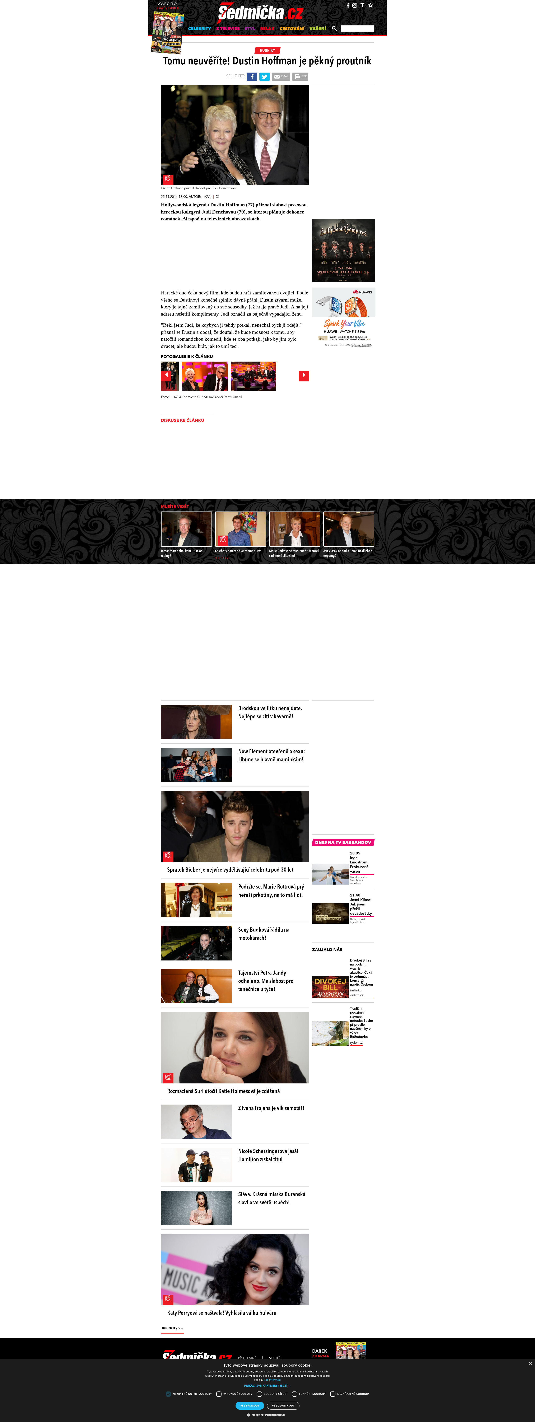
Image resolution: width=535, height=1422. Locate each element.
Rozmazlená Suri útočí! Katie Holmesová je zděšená (223, 1092)
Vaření (318, 29)
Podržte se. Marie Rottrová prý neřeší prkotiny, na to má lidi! (271, 891)
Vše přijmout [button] (249, 1405)
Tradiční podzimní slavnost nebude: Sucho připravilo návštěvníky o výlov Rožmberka (361, 1022)
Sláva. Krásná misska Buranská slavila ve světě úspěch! (271, 1199)
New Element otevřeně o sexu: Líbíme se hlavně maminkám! (271, 756)
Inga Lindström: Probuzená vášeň (359, 862)
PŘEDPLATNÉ (247, 1358)
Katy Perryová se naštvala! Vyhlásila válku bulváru (221, 1313)
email (285, 76)
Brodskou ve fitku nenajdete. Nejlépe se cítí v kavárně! (270, 713)
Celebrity (199, 29)
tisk (304, 76)
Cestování (292, 29)
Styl (250, 29)
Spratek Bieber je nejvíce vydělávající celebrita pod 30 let (230, 870)
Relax (267, 29)
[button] (267, 1386)
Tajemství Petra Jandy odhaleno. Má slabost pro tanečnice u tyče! (265, 981)
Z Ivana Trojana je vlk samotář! (271, 1108)
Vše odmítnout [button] (283, 1405)
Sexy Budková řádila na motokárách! (263, 934)
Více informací (272, 1379)
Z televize (228, 29)
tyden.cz (356, 1043)
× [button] (530, 1363)
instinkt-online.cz (356, 993)
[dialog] (267, 1390)
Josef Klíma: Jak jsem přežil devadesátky (361, 904)
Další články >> (172, 1328)
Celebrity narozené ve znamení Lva (238, 551)
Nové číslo (168, 6)
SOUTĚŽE (275, 1358)
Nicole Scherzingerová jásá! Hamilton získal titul (268, 1156)
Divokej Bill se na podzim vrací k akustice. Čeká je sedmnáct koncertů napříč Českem (361, 972)
